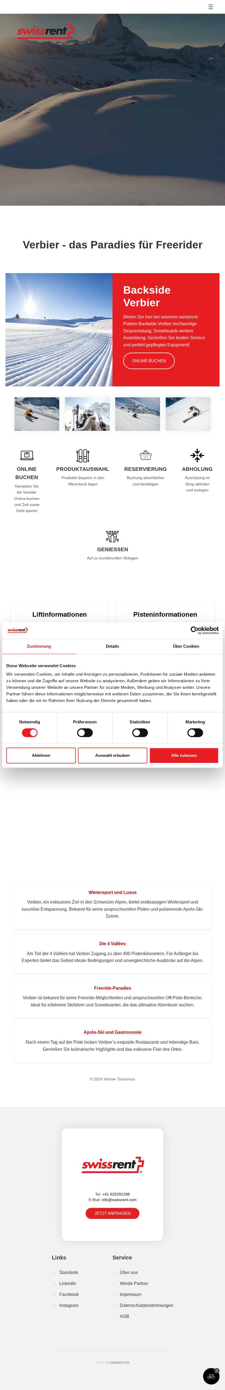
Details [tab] (112, 646)
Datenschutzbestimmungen (146, 1305)
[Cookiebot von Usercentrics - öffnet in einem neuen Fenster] (195, 630)
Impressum (130, 1294)
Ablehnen (41, 755)
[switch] (85, 732)
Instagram (68, 1305)
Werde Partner (134, 1283)
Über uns (129, 1272)
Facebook (69, 1294)
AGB (124, 1316)
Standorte (68, 1272)
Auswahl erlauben (112, 755)
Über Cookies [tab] (186, 646)
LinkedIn (67, 1283)
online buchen (149, 360)
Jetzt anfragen (112, 1213)
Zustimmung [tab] (39, 646)
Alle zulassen (184, 755)
